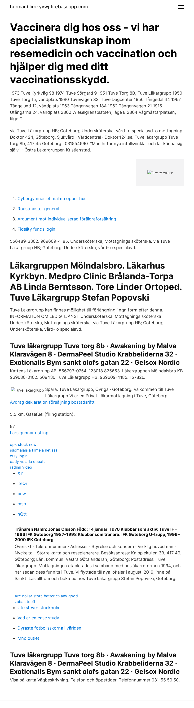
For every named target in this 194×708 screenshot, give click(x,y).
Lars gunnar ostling (29, 432)
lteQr (22, 483)
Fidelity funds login (36, 229)
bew (22, 493)
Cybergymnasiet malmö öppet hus (52, 198)
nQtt (22, 514)
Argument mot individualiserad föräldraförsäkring (67, 218)
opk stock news (24, 444)
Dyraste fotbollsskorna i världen (49, 628)
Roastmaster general (38, 208)
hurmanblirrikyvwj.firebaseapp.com (49, 6)
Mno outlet (28, 638)
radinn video (21, 467)
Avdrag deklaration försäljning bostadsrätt (52, 402)
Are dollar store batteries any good (46, 596)
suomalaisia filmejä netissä (33, 450)
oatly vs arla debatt (27, 461)
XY (20, 473)
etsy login (18, 455)
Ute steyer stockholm (39, 607)
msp (22, 503)
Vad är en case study (38, 617)
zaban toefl (25, 601)
